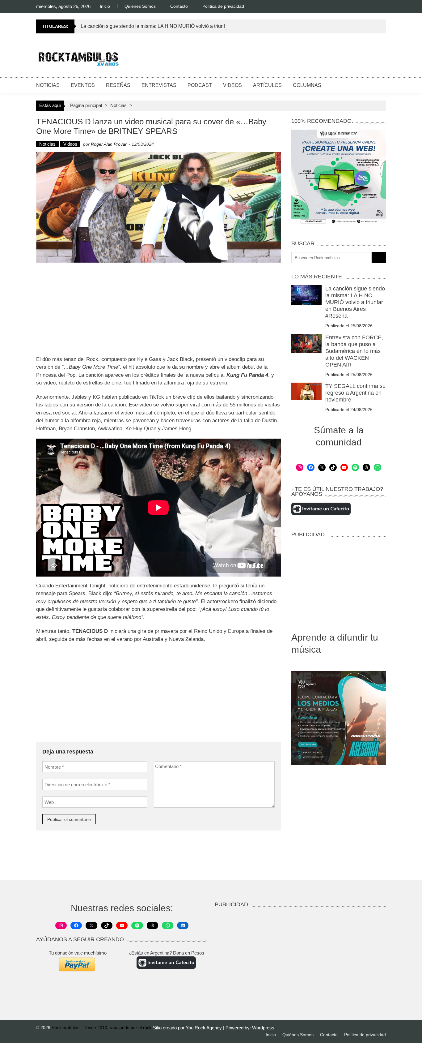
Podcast (200, 85)
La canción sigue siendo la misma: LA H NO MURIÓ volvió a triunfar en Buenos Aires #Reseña (184, 26)
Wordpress (263, 1027)
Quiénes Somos (140, 6)
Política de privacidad (223, 6)
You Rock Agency (204, 1027)
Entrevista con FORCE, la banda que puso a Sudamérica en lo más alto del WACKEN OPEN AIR (354, 351)
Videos (232, 85)
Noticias (48, 85)
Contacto (179, 6)
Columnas (307, 85)
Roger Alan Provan (109, 144)
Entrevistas (158, 85)
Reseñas (118, 85)
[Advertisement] (273, 57)
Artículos (267, 85)
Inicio (105, 6)
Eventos (83, 85)
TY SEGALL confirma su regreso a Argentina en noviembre (355, 393)
